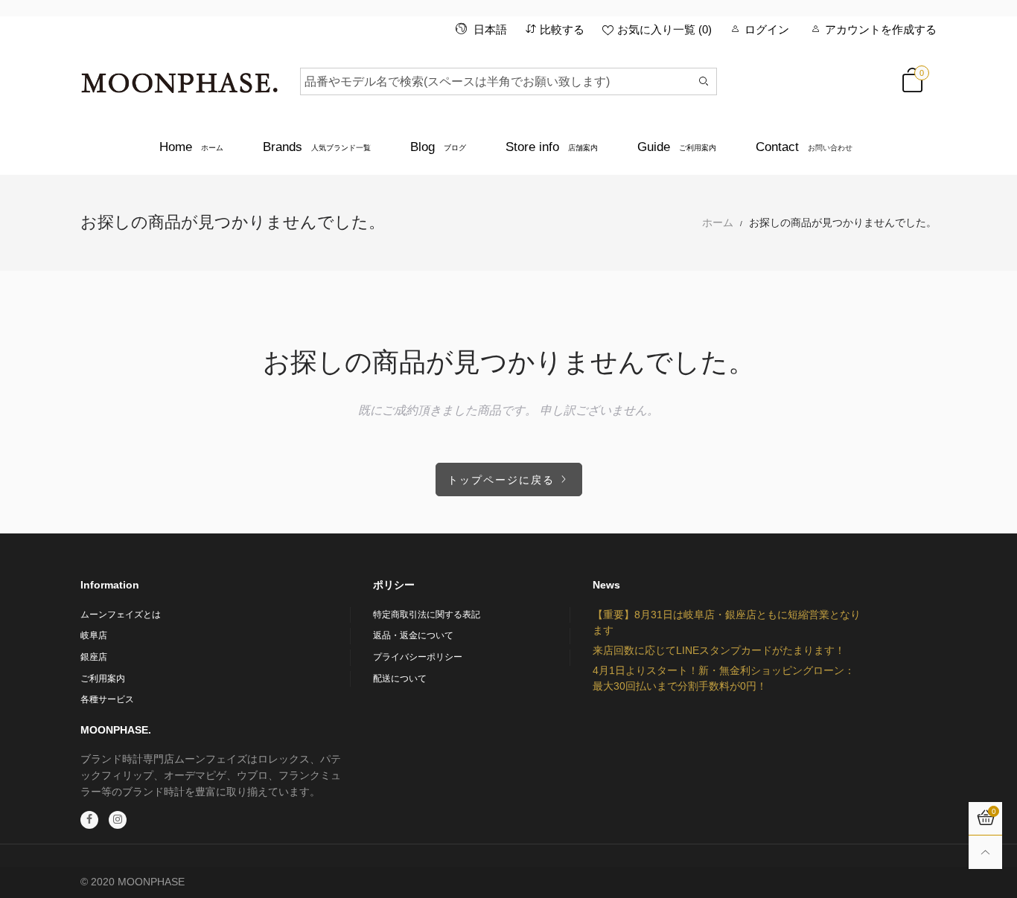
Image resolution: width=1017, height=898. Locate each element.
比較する (562, 29)
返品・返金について (413, 635)
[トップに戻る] (985, 852)
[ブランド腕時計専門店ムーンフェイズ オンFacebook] (89, 820)
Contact (804, 147)
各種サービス (107, 699)
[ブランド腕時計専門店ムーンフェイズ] (179, 78)
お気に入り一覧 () (664, 29)
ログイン (767, 29)
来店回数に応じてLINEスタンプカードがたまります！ (719, 650)
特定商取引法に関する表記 (426, 614)
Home (191, 147)
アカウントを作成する (881, 29)
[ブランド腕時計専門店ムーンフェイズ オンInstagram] (118, 820)
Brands (317, 147)
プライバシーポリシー (417, 657)
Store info (552, 147)
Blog (438, 147)
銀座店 (93, 657)
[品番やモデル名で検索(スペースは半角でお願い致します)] (703, 81)
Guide (676, 147)
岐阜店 (93, 635)
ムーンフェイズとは (120, 614)
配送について (400, 678)
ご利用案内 (102, 678)
